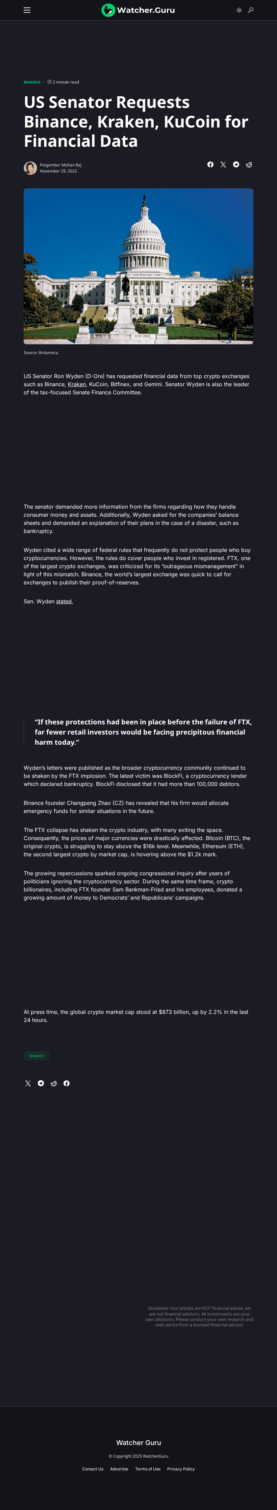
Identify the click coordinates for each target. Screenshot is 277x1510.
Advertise (119, 1468)
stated (64, 601)
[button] (27, 10)
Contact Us (92, 1468)
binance (36, 1056)
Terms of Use (147, 1468)
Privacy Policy (181, 1468)
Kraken (77, 384)
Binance (32, 82)
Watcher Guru (138, 1443)
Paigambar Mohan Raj (60, 165)
